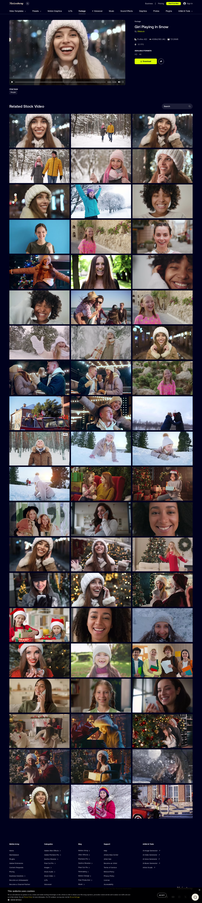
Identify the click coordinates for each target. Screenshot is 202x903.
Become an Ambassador (18, 880)
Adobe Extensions (16, 863)
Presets (35, 11)
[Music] (84, 884)
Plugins (169, 11)
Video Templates (16, 11)
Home (11, 851)
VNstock (140, 31)
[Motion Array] (89, 850)
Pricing (11, 872)
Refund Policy (109, 872)
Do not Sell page (75, 897)
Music (111, 11)
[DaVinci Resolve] (92, 863)
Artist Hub (107, 859)
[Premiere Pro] (89, 859)
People (13, 92)
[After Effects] (89, 854)
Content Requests (16, 867)
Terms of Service (110, 867)
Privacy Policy (109, 876)
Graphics (143, 11)
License (107, 880)
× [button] (199, 890)
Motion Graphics (55, 11)
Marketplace (14, 855)
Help (105, 851)
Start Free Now (174, 3)
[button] (69, 899)
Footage (82, 11)
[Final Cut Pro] (89, 867)
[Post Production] (91, 880)
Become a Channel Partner (19, 884)
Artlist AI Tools (184, 11)
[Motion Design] (90, 875)
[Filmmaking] (88, 871)
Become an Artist (110, 863)
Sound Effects (127, 11)
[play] (12, 82)
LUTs (70, 11)
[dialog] (101, 895)
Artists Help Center (111, 855)
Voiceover (98, 11)
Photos (156, 11)
